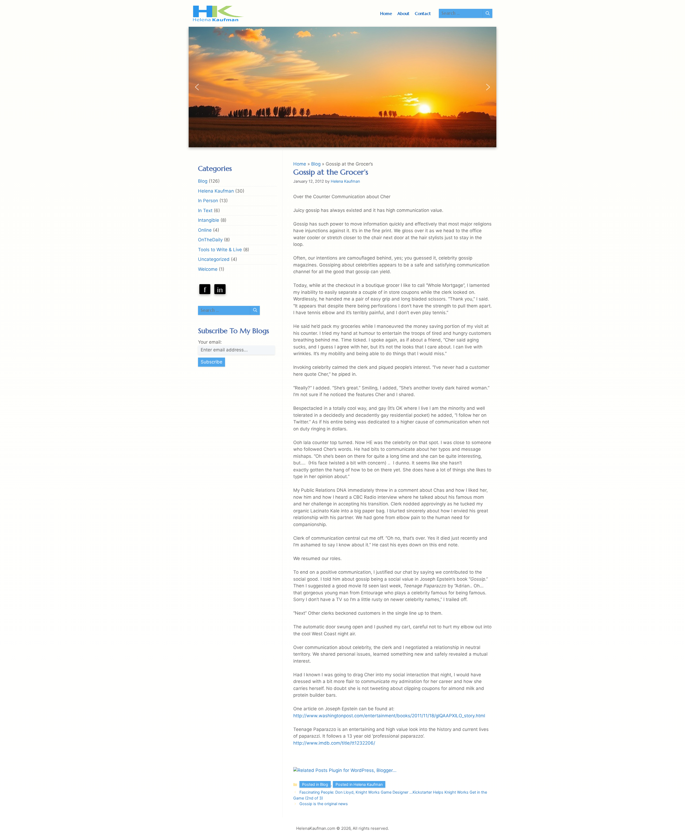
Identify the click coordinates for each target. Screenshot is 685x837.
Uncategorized (214, 259)
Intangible (208, 220)
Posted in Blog (315, 784)
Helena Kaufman (216, 191)
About (403, 13)
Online (205, 230)
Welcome (208, 269)
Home (386, 13)
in (220, 290)
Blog (316, 164)
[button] (197, 87)
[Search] (487, 13)
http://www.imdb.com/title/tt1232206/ (334, 743)
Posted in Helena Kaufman (359, 784)
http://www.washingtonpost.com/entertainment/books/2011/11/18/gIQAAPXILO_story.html (389, 715)
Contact (423, 13)
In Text (205, 210)
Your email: (210, 342)
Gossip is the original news (323, 803)
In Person (208, 200)
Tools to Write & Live (220, 249)
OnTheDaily (210, 239)
